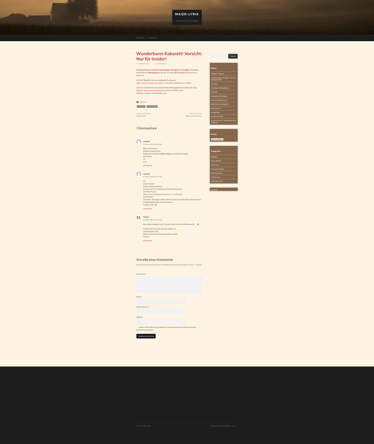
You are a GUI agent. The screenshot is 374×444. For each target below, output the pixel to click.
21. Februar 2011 (143, 64)
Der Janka (214, 84)
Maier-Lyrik (187, 14)
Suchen (233, 56)
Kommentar (141, 274)
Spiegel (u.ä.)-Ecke (217, 116)
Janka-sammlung (216, 173)
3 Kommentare (160, 64)
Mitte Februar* (216, 108)
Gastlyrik (214, 92)
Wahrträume (143, 115)
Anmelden (214, 190)
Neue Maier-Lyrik (217, 181)
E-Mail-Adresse (142, 307)
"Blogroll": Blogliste (217, 74)
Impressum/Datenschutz (219, 100)
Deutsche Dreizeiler (217, 169)
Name (139, 297)
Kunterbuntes (152, 106)
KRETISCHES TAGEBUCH (219, 104)
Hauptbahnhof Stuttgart (219, 96)
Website (139, 317)
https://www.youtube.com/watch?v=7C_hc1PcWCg (162, 194)
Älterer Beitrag (216, 161)
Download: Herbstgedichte (220, 88)
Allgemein (152, 38)
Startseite (140, 38)
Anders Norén (224, 426)
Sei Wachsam (215, 112)
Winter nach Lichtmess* (193, 115)
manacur (146, 141)
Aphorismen (215, 165)
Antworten (147, 165)
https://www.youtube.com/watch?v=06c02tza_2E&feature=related (163, 83)
